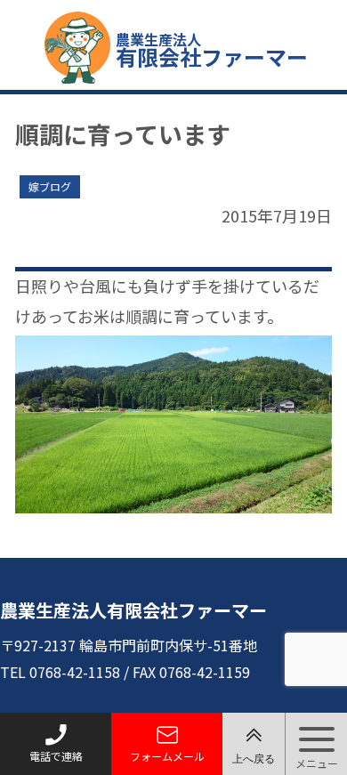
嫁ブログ (49, 186)
